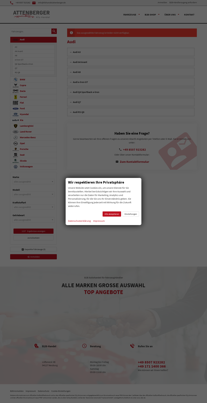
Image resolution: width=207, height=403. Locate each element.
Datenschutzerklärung (79, 220)
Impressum (99, 220)
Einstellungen (131, 214)
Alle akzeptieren (112, 214)
